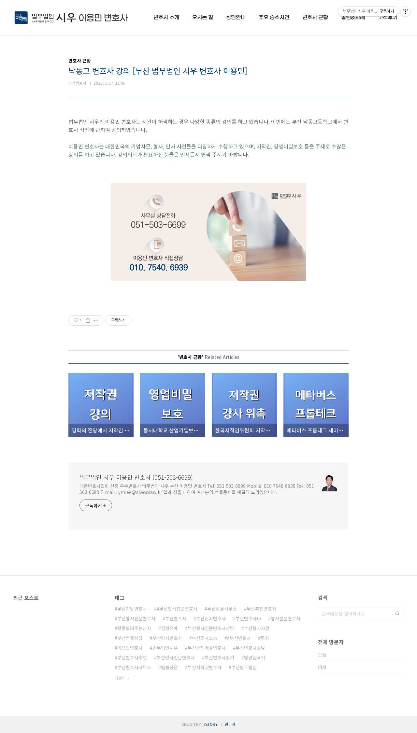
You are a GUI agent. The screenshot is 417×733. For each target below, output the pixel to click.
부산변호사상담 (250, 647)
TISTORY (210, 724)
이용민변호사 (130, 647)
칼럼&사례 (353, 17)
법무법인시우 (165, 647)
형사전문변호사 (285, 618)
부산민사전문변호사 (176, 657)
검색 (397, 613)
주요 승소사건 (274, 17)
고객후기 (387, 17)
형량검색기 (254, 657)
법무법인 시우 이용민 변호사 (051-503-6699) (136, 477)
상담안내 (236, 17)
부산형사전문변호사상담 (211, 628)
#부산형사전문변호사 (177, 608)
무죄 (265, 638)
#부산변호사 (239, 638)
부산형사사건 (256, 628)
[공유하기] (88, 320)
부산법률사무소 (222, 608)
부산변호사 (175, 618)
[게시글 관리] (96, 320)
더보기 (120, 678)
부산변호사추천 (132, 657)
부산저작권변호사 (205, 667)
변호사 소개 (166, 17)
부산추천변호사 (261, 608)
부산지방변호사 (132, 608)
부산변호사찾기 (219, 657)
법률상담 (169, 667)
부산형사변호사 (167, 638)
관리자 (230, 724)
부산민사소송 (204, 638)
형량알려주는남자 (134, 628)
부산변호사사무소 (134, 667)
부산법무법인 (244, 667)
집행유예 (169, 628)
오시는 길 (202, 17)
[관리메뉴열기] (405, 11)
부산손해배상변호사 (207, 647)
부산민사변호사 (211, 618)
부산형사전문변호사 (136, 618)
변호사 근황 (315, 17)
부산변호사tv (248, 618)
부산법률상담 (130, 638)
